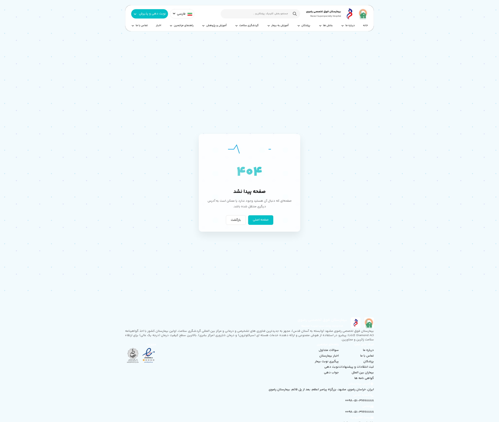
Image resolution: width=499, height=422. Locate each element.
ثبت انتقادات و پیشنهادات (356, 367)
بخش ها (328, 25)
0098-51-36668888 (359, 400)
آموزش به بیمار (280, 25)
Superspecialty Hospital (322, 326)
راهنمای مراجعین (184, 25)
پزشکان (305, 25)
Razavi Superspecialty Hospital (325, 16)
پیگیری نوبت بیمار (327, 361)
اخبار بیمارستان (329, 355)
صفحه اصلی (261, 220)
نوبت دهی (331, 367)
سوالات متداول (329, 350)
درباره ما (350, 25)
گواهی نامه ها (364, 378)
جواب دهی (331, 372)
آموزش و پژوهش (216, 25)
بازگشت (236, 220)
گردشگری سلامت (249, 25)
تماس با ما (142, 25)
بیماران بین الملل (363, 372)
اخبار (158, 25)
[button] (293, 14)
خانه (365, 25)
